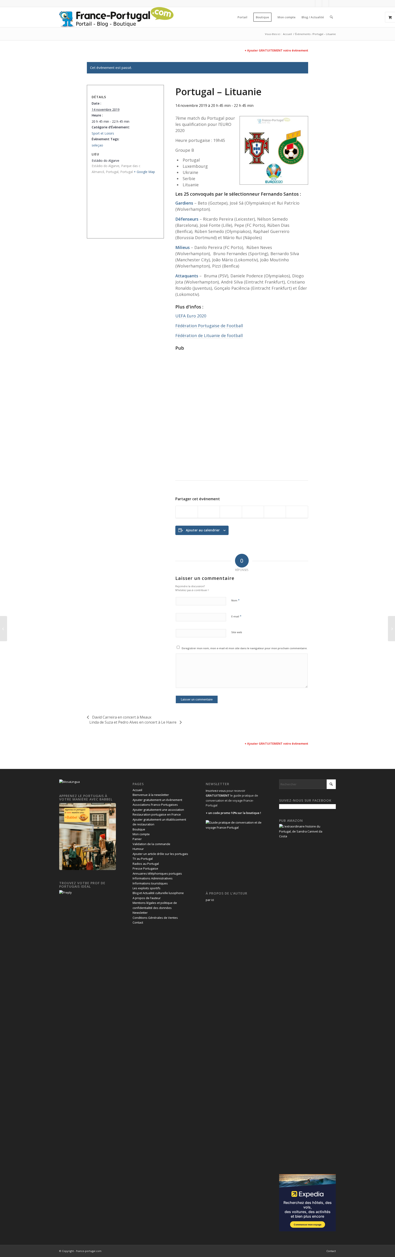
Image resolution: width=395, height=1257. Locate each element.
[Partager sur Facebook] (187, 512)
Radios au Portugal (146, 864)
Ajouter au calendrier (203, 530)
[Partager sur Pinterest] (253, 512)
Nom (235, 600)
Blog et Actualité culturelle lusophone (158, 893)
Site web (236, 632)
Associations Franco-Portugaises (155, 805)
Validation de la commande (151, 844)
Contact (138, 922)
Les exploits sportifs (146, 888)
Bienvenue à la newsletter (151, 795)
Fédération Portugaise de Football (209, 325)
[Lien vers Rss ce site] (332, 3)
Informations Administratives (153, 878)
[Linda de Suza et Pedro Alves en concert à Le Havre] (391, 628)
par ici (210, 900)
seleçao (97, 145)
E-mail (236, 616)
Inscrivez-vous (216, 791)
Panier (137, 839)
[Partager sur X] (209, 512)
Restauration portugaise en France (157, 814)
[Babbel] (87, 869)
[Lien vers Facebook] (311, 3)
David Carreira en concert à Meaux (121, 717)
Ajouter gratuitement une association (158, 810)
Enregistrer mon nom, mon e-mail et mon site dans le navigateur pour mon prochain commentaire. (244, 648)
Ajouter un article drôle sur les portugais (160, 854)
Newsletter (140, 913)
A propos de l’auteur (147, 898)
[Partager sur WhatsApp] (231, 512)
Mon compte (141, 834)
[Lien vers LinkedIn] (325, 3)
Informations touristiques (150, 883)
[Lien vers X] (318, 3)
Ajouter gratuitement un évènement (157, 800)
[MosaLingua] (69, 782)
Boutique (139, 829)
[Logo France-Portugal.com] (116, 17)
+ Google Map (144, 172)
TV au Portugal (143, 859)
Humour (138, 849)
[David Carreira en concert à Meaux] (3, 628)
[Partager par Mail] (297, 512)
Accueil (137, 790)
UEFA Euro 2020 (190, 316)
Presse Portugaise (145, 868)
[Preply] (65, 892)
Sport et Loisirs (103, 133)
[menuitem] (242, 17)
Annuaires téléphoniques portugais (157, 873)
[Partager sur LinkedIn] (275, 512)
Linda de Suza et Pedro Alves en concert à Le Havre (133, 722)
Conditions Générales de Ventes (155, 918)
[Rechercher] (331, 17)
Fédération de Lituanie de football (209, 335)
